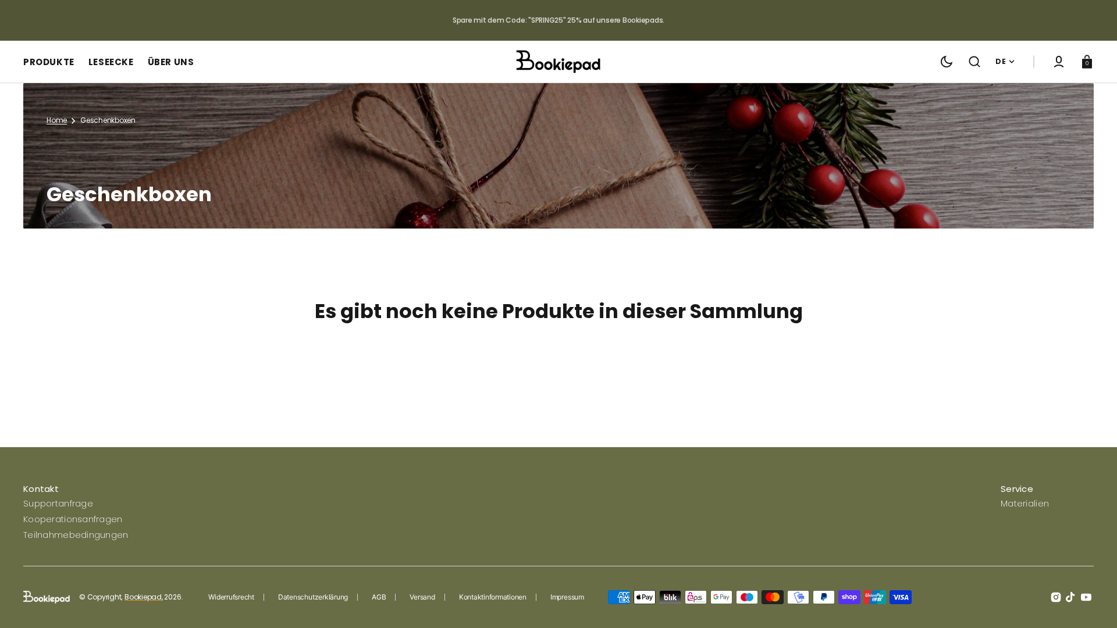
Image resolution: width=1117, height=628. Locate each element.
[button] (974, 61)
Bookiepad (143, 597)
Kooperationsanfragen (73, 519)
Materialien (1025, 503)
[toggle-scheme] (947, 61)
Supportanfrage (58, 503)
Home (57, 120)
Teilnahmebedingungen (76, 535)
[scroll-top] (1092, 603)
